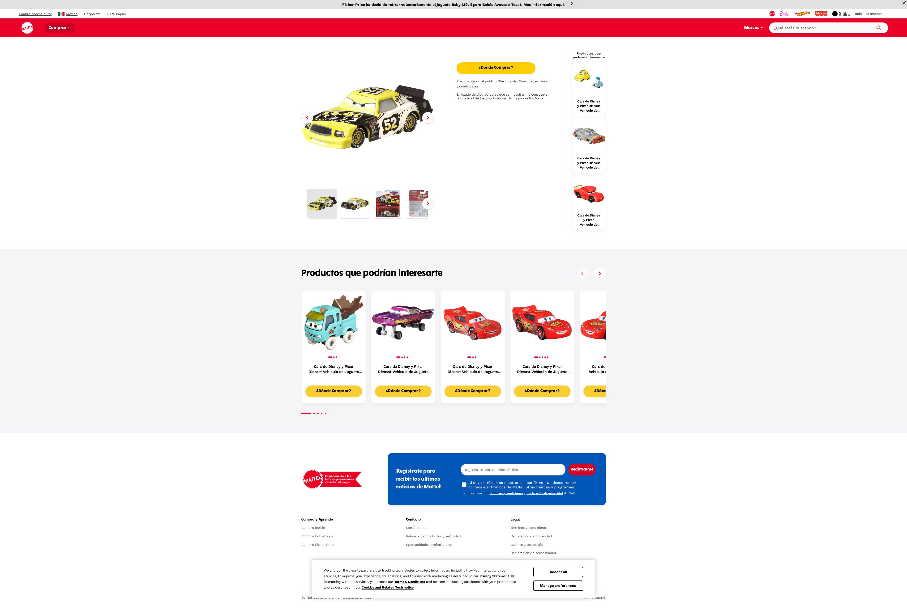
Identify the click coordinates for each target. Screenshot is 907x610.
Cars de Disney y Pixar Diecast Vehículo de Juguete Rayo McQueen (473, 369)
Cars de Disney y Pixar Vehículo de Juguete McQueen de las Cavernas (588, 220)
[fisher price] (821, 13)
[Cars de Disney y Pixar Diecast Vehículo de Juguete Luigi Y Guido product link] (589, 79)
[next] (600, 273)
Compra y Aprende (317, 519)
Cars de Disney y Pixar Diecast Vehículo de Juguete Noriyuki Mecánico (333, 369)
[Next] (572, 3)
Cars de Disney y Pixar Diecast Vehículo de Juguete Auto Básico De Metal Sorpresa (542, 369)
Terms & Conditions (409, 582)
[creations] (841, 13)
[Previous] (307, 118)
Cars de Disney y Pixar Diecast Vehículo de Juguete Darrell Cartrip (588, 163)
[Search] (878, 27)
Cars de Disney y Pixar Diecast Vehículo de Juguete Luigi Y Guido (588, 106)
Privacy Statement (494, 576)
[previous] (582, 273)
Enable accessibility (35, 14)
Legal (515, 519)
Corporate (92, 14)
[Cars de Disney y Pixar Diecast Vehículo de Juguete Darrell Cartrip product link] (589, 136)
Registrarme (582, 469)
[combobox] (828, 27)
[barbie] (785, 13)
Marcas (752, 28)
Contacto (413, 519)
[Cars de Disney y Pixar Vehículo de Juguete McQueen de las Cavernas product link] (589, 193)
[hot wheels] (802, 13)
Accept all (558, 572)
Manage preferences (558, 586)
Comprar (58, 28)
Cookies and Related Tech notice (388, 587)
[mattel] (772, 13)
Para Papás (116, 14)
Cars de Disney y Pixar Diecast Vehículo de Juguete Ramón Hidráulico (403, 369)
